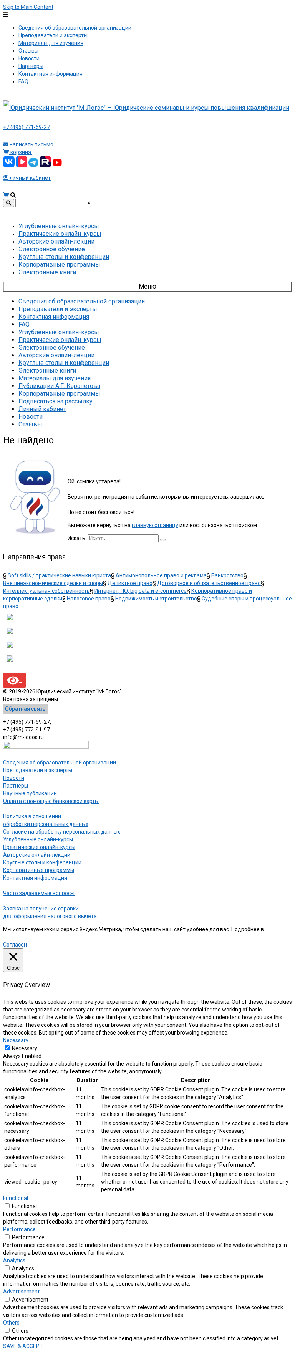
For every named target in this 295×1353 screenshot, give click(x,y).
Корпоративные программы (38, 870)
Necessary (24, 1048)
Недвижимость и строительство (156, 598)
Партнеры (15, 786)
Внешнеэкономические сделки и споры (53, 583)
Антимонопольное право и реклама (161, 575)
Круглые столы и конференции (42, 862)
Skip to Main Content (28, 7)
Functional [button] (15, 1198)
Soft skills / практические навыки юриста (59, 575)
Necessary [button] (15, 1040)
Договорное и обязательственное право (209, 583)
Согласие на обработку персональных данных (61, 832)
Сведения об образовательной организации (59, 762)
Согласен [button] (15, 945)
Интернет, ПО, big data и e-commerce (140, 591)
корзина (20, 152)
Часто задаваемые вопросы (39, 893)
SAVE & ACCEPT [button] (23, 1346)
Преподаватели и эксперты (37, 770)
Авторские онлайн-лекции (36, 855)
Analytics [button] (14, 1260)
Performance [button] (19, 1229)
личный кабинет (29, 178)
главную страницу (155, 525)
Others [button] (11, 1323)
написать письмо (30, 144)
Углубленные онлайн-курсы (38, 839)
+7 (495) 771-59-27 (26, 127)
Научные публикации (30, 793)
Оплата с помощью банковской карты (51, 801)
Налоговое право (89, 598)
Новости (13, 778)
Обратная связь (25, 709)
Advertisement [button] (21, 1291)
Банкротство (227, 575)
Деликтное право (130, 583)
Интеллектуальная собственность (46, 591)
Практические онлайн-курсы (39, 847)
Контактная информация (35, 878)
